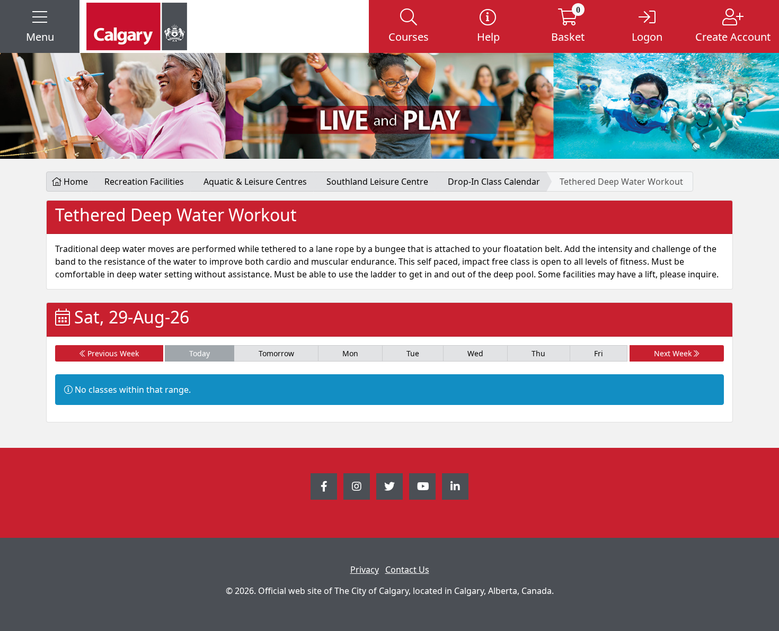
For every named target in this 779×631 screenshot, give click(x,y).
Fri (598, 353)
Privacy (364, 569)
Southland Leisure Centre (377, 181)
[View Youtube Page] (422, 486)
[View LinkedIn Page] (455, 486)
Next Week (674, 353)
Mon (350, 353)
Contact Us (407, 569)
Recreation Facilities (144, 181)
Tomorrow (276, 353)
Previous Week (112, 353)
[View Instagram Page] (356, 486)
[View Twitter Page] (389, 486)
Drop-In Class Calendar (494, 181)
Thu (538, 353)
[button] (39, 26)
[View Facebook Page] (324, 486)
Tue (412, 353)
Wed (475, 353)
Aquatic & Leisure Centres (255, 181)
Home (74, 181)
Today (199, 353)
